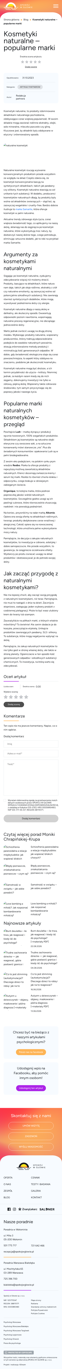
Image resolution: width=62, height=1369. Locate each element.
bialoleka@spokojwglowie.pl (19, 1284)
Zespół (8, 1190)
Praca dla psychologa (12, 1343)
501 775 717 (10, 1245)
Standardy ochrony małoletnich (43, 1307)
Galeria (36, 1190)
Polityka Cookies (38, 1313)
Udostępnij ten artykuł (31, 1088)
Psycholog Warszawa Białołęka (16, 1326)
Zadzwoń (31, 1136)
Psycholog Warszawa (12, 1322)
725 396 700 (10, 1278)
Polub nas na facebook (31, 1052)
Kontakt (36, 1197)
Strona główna (11, 19)
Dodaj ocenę (31, 67)
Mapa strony (36, 1300)
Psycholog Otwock (11, 1339)
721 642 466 (37, 1245)
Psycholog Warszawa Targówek (16, 1331)
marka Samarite (24, 209)
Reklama (34, 1304)
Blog (25, 19)
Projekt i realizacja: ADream (15, 1365)
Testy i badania (40, 1184)
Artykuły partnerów (30, 87)
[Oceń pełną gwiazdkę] (6, 697)
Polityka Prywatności (39, 1310)
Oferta (8, 1177)
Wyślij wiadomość (31, 1146)
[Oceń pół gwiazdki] (10, 697)
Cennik (35, 1177)
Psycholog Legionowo (13, 1335)
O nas (7, 1184)
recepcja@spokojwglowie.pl (19, 1251)
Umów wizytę (31, 1125)
